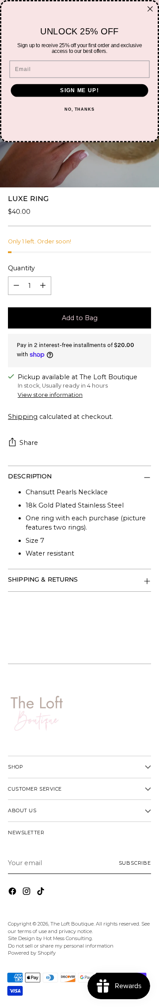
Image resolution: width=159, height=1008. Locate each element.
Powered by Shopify (32, 953)
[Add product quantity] (43, 286)
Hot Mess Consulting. (68, 938)
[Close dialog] (150, 9)
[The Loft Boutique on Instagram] (27, 892)
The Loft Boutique (72, 924)
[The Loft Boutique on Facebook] (13, 892)
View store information (50, 395)
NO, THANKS (79, 109)
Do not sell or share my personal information (61, 946)
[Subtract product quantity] (16, 286)
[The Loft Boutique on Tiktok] (41, 892)
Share (28, 443)
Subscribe (135, 863)
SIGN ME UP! (79, 90)
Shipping (23, 417)
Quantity (21, 268)
